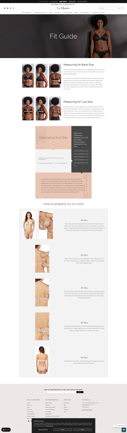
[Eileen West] (82, 1)
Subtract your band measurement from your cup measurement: (51, 158)
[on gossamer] (54, 1)
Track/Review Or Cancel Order (52, 416)
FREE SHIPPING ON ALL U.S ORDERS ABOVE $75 (63, 4)
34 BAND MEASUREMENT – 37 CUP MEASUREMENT (53, 163)
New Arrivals (67, 403)
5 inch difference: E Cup (81, 163)
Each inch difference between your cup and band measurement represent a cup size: (81, 139)
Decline (82, 429)
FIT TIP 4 (84, 323)
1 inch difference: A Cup (81, 151)
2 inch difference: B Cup (81, 154)
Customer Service (51, 400)
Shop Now (67, 400)
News (28, 407)
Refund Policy (48, 403)
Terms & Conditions (50, 409)
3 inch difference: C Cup (81, 157)
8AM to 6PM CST (85, 405)
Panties (65, 407)
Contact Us (29, 409)
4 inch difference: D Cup (81, 160)
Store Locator (30, 411)
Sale (65, 411)
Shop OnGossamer (87, 410)
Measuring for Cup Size (78, 101)
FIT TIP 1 (84, 220)
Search (28, 403)
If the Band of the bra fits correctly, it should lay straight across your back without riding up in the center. (84, 362)
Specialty (66, 409)
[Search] (116, 8)
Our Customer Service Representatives (90, 402)
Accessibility (48, 411)
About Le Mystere (33, 400)
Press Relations (30, 414)
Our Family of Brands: (44, 1)
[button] (27, 12)
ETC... (75, 166)
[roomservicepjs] (63, 1)
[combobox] (108, 8)
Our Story (29, 405)
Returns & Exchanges (50, 407)
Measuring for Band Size (79, 64)
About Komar (30, 418)
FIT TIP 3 (84, 288)
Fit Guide (63, 36)
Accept (62, 429)
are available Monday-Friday (88, 404)
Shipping (47, 405)
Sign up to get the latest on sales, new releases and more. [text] (63, 389)
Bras (65, 405)
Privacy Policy (49, 426)
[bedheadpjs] (72, 1)
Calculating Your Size (53, 137)
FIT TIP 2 (84, 255)
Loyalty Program (31, 416)
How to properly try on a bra (63, 204)
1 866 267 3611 (85, 407)
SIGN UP (80, 392)
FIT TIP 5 (84, 358)
